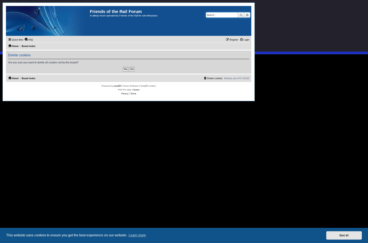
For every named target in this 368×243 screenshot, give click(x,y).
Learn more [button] (137, 235)
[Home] (48, 21)
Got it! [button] (344, 235)
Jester (136, 90)
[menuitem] (28, 39)
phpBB (117, 86)
